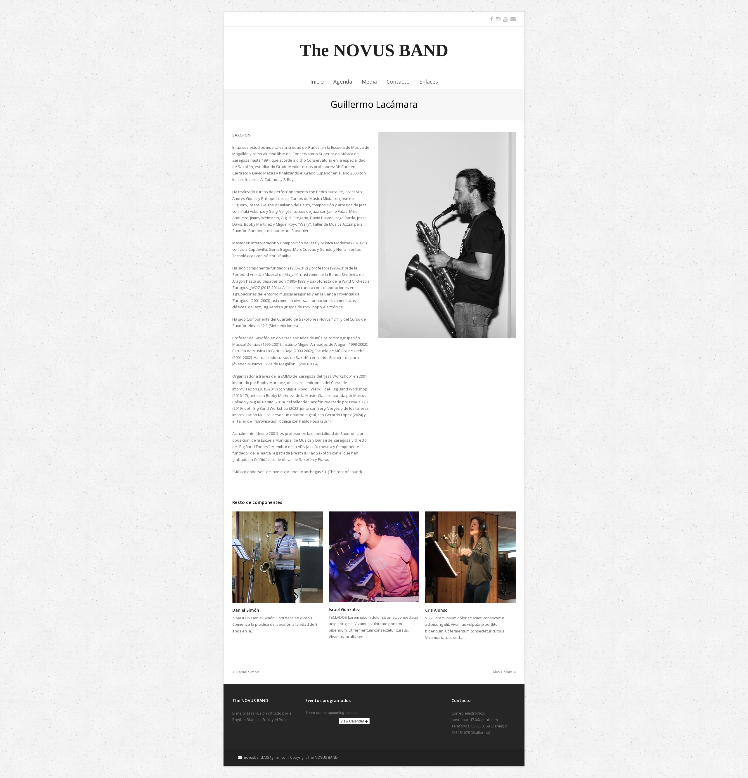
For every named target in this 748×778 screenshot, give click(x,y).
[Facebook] (491, 19)
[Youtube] (505, 19)
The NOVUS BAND (374, 50)
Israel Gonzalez (344, 609)
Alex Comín (502, 672)
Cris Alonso (436, 610)
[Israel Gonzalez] (374, 556)
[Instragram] (498, 19)
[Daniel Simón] (277, 557)
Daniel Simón (245, 610)
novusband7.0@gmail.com (266, 757)
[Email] (513, 19)
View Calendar (352, 720)
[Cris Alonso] (470, 557)
